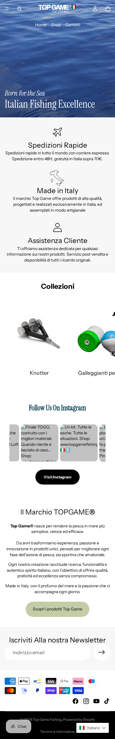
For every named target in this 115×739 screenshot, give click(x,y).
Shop (56, 24)
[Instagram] (86, 701)
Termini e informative (57, 731)
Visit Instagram (57, 477)
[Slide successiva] (103, 337)
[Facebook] (75, 701)
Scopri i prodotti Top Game (57, 609)
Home (41, 24)
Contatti (72, 24)
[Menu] (7, 9)
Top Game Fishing (47, 719)
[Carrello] (107, 8)
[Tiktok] (106, 701)
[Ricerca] (19, 8)
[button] (92, 728)
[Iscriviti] (101, 652)
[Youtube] (96, 701)
